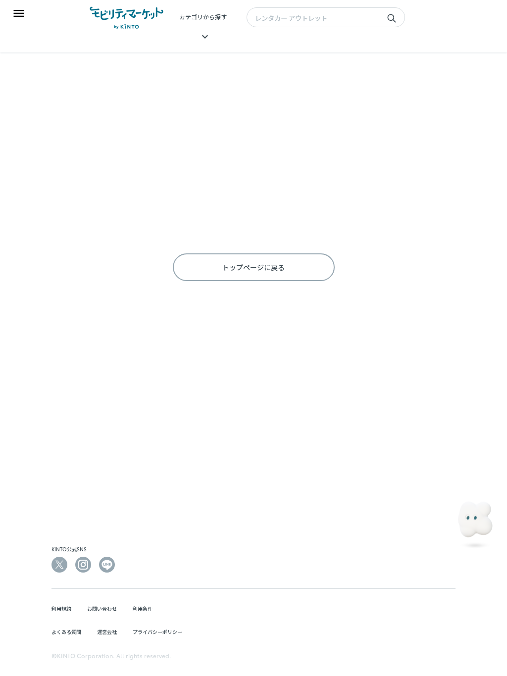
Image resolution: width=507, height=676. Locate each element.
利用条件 (142, 608)
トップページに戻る (253, 267)
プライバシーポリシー (157, 631)
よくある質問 (66, 631)
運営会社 (107, 631)
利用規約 (61, 608)
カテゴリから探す (203, 16)
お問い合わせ (102, 608)
